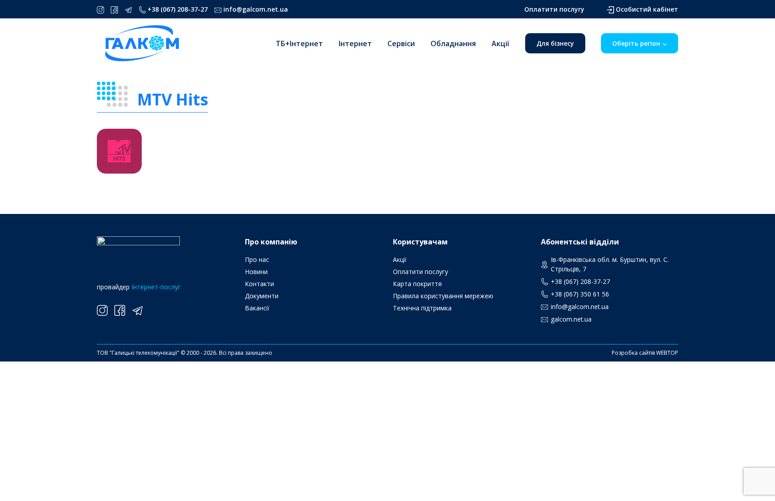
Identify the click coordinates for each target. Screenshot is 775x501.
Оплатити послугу (554, 9)
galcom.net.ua (571, 319)
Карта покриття (417, 283)
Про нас (257, 259)
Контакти (259, 283)
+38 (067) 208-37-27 (178, 9)
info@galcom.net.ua (255, 9)
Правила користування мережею (443, 296)
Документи (262, 296)
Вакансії (257, 308)
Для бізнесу (555, 43)
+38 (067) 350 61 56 (580, 294)
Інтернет (355, 43)
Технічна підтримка (422, 308)
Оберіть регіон (636, 43)
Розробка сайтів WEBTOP (645, 353)
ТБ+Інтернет (299, 43)
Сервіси (401, 43)
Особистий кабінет (647, 9)
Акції (500, 43)
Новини (256, 271)
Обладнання (453, 43)
